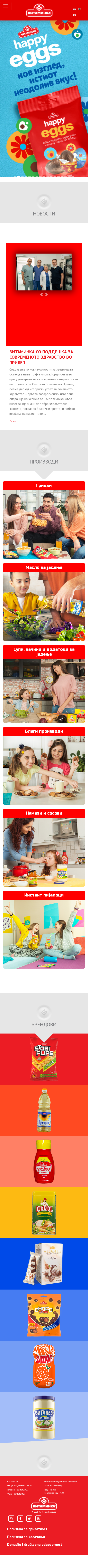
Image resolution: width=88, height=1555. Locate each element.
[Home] (44, 1503)
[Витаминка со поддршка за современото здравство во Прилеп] (44, 273)
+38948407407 (22, 1489)
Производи (44, 461)
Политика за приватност (27, 1529)
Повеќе (13, 421)
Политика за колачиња (26, 1536)
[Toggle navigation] (5, 6)
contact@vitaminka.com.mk (64, 1481)
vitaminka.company (53, 1485)
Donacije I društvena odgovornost (34, 1544)
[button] (2, 180)
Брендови (44, 1024)
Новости (44, 213)
